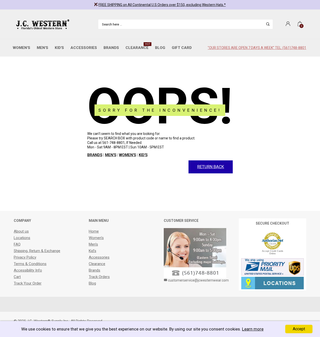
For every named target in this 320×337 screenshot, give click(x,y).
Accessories (83, 47)
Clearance (138, 46)
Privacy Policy (25, 257)
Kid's (59, 47)
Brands (111, 47)
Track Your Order (28, 283)
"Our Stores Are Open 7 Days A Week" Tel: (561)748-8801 (257, 48)
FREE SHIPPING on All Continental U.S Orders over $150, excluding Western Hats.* (162, 5)
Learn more (253, 329)
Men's (42, 47)
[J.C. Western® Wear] (42, 24)
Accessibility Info (28, 270)
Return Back (210, 166)
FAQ (17, 244)
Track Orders (99, 277)
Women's (21, 47)
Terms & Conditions (30, 264)
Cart (17, 277)
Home (94, 231)
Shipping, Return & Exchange (37, 251)
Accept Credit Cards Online (272, 252)
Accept (299, 329)
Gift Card (182, 47)
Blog (160, 47)
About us (21, 231)
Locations (22, 238)
